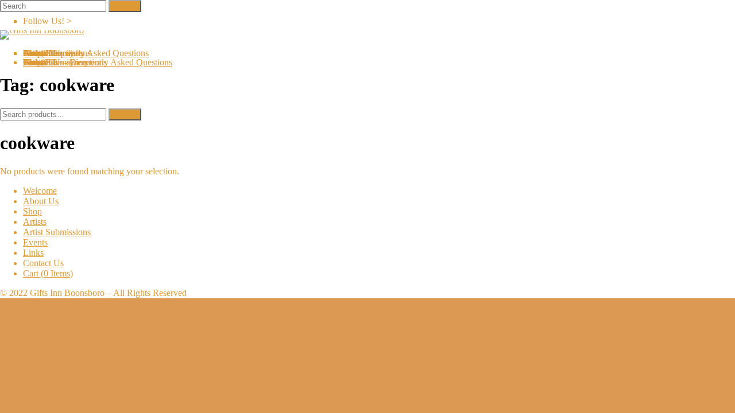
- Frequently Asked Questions (109, 62)
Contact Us (43, 263)
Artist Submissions (57, 232)
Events (35, 242)
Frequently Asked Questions (97, 53)
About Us (41, 201)
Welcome (40, 191)
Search (125, 114)
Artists (35, 222)
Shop (32, 211)
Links (33, 253)
